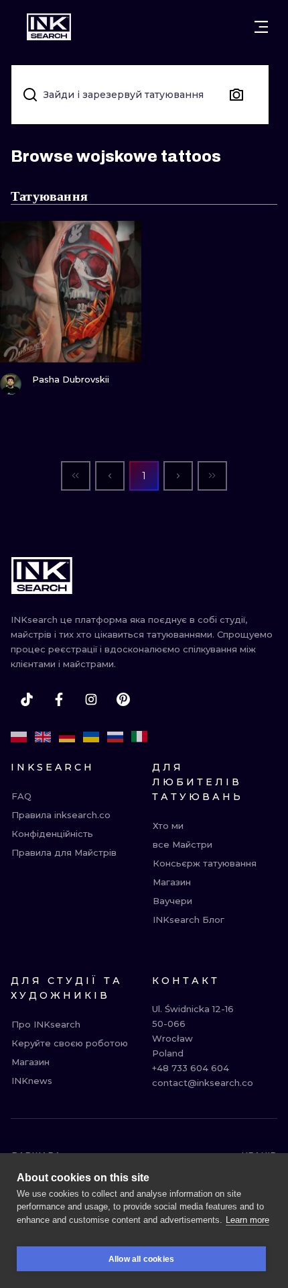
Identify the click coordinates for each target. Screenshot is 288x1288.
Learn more (247, 1220)
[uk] (91, 737)
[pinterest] (123, 699)
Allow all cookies (141, 1259)
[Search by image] (236, 94)
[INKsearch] (49, 27)
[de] (67, 737)
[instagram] (91, 699)
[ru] (115, 737)
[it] (139, 737)
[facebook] (59, 699)
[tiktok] (27, 699)
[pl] (19, 737)
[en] (43, 737)
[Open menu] (261, 27)
